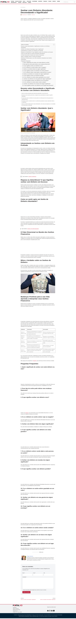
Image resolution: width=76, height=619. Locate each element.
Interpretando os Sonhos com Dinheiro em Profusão (32, 50)
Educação (29, 1)
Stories (29, 2)
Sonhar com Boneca (32, 176)
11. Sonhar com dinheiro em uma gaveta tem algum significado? (36, 78)
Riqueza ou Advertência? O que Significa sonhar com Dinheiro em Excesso (37, 52)
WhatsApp (25, 2)
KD (21, 7)
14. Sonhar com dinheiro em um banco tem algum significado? (36, 83)
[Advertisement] (38, 28)
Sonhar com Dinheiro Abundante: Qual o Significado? (32, 49)
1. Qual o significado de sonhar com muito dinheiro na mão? (35, 62)
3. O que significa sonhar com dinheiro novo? (32, 65)
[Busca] (74, 2)
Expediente (14, 607)
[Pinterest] (52, 611)
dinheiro (27, 412)
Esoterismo (34, 1)
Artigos (12, 1)
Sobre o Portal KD (16, 608)
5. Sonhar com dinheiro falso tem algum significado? (34, 69)
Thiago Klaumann (24, 14)
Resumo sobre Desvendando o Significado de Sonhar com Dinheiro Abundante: (35, 47)
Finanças (45, 1)
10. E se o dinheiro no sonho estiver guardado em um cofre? (36, 77)
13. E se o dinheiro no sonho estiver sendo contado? (34, 82)
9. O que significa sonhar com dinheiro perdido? (33, 75)
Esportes (40, 1)
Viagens (19, 2)
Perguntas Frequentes (26, 60)
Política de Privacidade (16, 609)
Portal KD (35, 360)
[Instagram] (50, 611)
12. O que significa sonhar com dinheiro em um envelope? (35, 80)
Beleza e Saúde (18, 1)
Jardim (58, 1)
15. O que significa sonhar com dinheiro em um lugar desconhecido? (37, 85)
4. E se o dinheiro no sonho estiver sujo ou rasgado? (34, 67)
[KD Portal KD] (5, 2)
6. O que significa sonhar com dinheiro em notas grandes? (35, 70)
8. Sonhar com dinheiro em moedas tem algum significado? (35, 74)
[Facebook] (48, 611)
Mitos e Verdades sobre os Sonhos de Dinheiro (31, 56)
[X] (53, 611)
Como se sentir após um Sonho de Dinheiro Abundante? (33, 53)
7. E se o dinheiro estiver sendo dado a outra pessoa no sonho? (36, 72)
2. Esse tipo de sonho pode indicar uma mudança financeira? (36, 64)
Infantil (54, 1)
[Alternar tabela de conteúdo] (53, 44)
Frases (49, 1)
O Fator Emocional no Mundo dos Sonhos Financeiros (32, 55)
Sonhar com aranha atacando (33, 228)
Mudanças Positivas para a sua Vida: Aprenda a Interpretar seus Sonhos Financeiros (36, 58)
